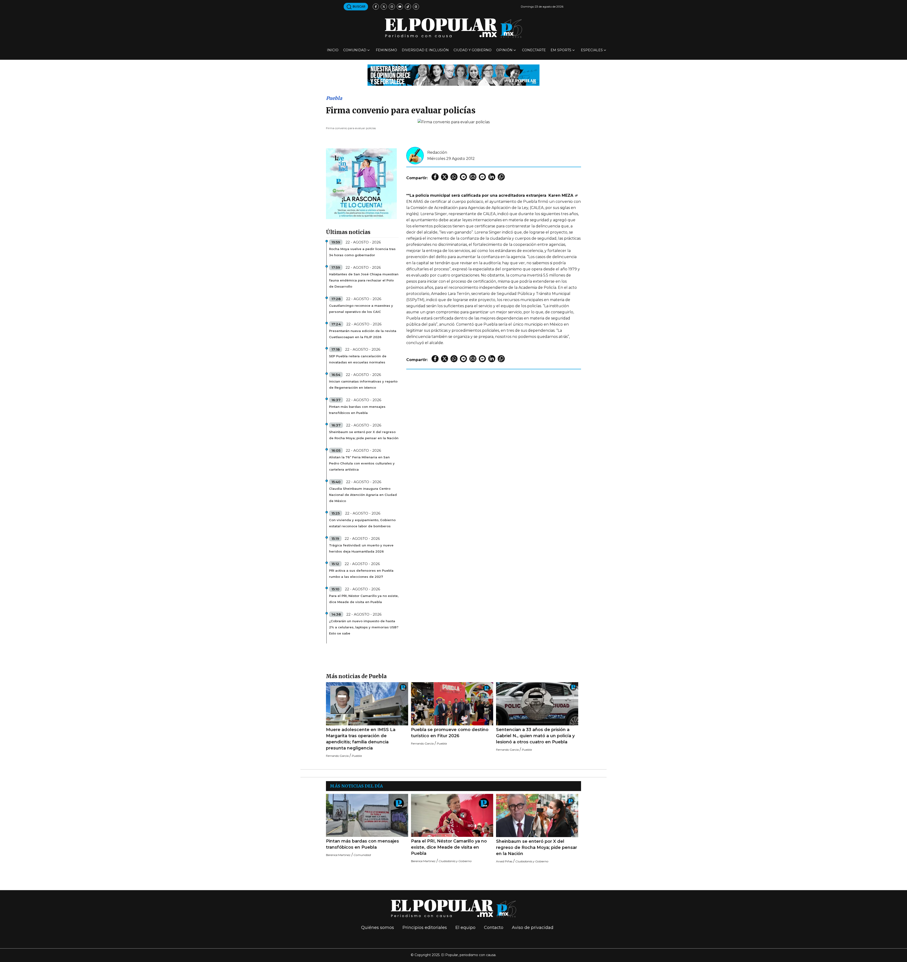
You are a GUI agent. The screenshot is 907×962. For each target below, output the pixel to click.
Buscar (358, 6)
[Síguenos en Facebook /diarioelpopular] (376, 7)
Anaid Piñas (504, 861)
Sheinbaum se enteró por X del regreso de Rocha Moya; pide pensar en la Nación (363, 435)
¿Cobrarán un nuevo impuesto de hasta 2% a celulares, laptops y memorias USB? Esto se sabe (363, 627)
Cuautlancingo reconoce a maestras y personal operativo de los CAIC (361, 309)
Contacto (493, 927)
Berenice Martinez (338, 855)
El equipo (465, 927)
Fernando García (337, 756)
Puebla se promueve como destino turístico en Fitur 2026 (449, 732)
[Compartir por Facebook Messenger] (482, 177)
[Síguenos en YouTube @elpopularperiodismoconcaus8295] (400, 7)
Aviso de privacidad (532, 927)
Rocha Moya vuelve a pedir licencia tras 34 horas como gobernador (362, 252)
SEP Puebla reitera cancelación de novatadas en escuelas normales (357, 359)
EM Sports (561, 50)
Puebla (334, 98)
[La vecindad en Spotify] (361, 183)
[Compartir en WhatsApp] (454, 177)
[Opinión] (453, 74)
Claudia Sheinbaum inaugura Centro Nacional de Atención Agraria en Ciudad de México (363, 495)
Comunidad (354, 50)
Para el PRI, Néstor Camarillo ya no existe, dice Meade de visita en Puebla (363, 599)
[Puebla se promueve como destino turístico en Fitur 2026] (452, 703)
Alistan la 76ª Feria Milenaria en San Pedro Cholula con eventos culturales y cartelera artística (362, 463)
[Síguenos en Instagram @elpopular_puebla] (392, 7)
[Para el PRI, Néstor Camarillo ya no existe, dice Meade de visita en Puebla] (452, 815)
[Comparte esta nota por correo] (473, 177)
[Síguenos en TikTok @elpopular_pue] (408, 7)
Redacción (437, 152)
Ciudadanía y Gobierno (455, 861)
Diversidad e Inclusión (425, 50)
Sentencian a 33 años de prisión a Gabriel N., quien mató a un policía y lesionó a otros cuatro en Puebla (535, 736)
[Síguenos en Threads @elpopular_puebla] (416, 7)
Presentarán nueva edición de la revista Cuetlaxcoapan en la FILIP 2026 (362, 334)
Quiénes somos (377, 927)
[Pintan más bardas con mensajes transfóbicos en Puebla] (367, 815)
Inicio (332, 50)
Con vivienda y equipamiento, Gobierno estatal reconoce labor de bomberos (362, 523)
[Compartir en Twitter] (444, 177)
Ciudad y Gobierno (473, 50)
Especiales (592, 50)
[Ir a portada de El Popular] (453, 28)
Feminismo (386, 50)
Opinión (504, 50)
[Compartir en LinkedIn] (492, 177)
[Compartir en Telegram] (463, 177)
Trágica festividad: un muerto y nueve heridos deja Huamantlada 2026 (361, 548)
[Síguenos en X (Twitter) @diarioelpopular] (384, 7)
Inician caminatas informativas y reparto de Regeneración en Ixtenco (363, 384)
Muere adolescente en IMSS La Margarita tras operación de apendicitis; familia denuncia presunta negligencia (360, 739)
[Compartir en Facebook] (435, 177)
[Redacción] (415, 155)
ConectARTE (534, 50)
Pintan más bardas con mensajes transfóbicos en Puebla (357, 410)
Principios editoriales (424, 927)
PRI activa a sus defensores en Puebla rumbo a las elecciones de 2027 (361, 574)
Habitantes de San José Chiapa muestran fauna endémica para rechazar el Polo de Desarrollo (363, 280)
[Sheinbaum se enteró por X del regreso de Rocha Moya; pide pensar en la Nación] (537, 815)
